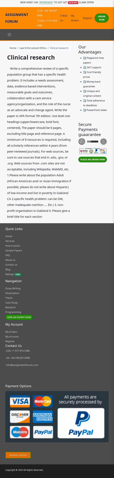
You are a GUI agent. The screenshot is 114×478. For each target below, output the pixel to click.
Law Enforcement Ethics (33, 48)
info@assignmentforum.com (22, 365)
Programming (13, 312)
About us (10, 260)
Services (10, 241)
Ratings (12, 274)
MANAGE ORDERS (18, 455)
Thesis (8, 298)
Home (13, 48)
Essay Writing (12, 288)
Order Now (101, 18)
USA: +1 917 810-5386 (17, 350)
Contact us (11, 264)
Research (10, 307)
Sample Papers (13, 250)
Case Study (11, 302)
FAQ (7, 255)
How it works (12, 245)
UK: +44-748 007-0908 (17, 357)
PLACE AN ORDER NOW (92, 159)
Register (87, 18)
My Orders (11, 331)
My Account (12, 336)
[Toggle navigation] (9, 34)
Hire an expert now (19, 317)
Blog (7, 269)
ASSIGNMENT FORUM (16, 18)
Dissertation (12, 293)
